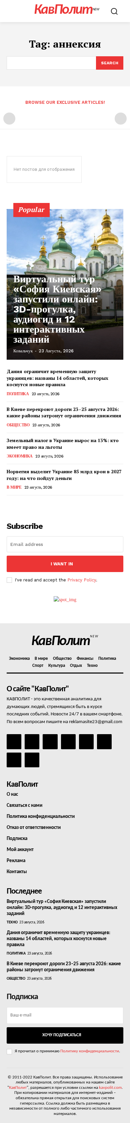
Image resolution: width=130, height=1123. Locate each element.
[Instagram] (32, 741)
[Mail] (50, 741)
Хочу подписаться (61, 1035)
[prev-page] (9, 119)
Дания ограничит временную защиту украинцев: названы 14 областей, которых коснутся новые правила (57, 378)
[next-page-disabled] (121, 119)
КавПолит (18, 1087)
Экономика (20, 456)
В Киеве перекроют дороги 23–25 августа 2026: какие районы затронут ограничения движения (64, 412)
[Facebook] (14, 741)
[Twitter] (104, 741)
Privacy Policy (81, 579)
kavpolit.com (110, 1087)
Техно (12, 922)
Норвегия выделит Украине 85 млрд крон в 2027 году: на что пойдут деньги (64, 474)
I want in (62, 563)
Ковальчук (23, 350)
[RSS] (68, 741)
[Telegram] (86, 741)
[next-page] (21, 504)
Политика (18, 394)
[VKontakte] (14, 760)
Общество (18, 425)
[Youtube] (32, 760)
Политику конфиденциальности (89, 1051)
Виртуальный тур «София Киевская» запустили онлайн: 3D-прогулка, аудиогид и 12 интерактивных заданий (57, 309)
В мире (14, 487)
